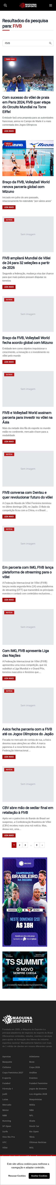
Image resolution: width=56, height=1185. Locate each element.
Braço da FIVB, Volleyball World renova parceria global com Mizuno (26, 187)
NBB (4, 1115)
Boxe (31, 1061)
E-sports (6, 1077)
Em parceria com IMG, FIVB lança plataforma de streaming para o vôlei (27, 572)
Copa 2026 (34, 1067)
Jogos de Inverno (38, 1088)
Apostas (6, 1056)
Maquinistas (35, 1099)
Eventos (33, 1077)
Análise (33, 1072)
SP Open (6, 1126)
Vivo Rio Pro (8, 1136)
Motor (5, 1110)
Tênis (31, 1136)
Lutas (5, 1099)
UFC (4, 1142)
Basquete (7, 1061)
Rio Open (34, 1131)
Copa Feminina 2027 (12, 1072)
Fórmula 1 (7, 1088)
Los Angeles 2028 (38, 1094)
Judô (4, 1094)
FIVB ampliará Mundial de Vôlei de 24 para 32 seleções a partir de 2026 (26, 263)
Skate (32, 1120)
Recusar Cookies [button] (17, 1176)
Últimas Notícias (37, 1142)
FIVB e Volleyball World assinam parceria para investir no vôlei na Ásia (27, 417)
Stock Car (34, 1126)
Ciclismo (6, 1067)
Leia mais (9, 131)
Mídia (32, 1104)
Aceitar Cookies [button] (39, 1176)
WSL (31, 1147)
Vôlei (4, 1147)
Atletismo (34, 1056)
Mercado (6, 1104)
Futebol (6, 1083)
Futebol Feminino (38, 1083)
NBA (31, 1110)
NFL (31, 1115)
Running (6, 1120)
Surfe (5, 1131)
